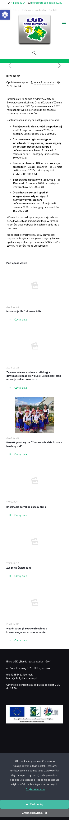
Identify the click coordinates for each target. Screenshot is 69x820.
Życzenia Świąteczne (18, 567)
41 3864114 (18, 3)
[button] (5, 15)
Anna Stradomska (44, 82)
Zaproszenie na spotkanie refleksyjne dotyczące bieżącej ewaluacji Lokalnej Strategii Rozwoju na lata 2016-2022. (34, 376)
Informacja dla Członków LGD (23, 311)
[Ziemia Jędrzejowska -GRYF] (34, 30)
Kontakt (53, 10)
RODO (15, 10)
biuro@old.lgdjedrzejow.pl (46, 3)
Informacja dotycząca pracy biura (26, 506)
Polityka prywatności (34, 10)
